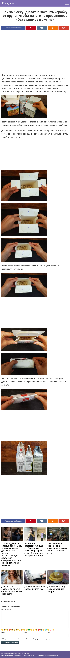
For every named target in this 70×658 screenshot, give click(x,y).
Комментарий (6, 609)
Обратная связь (29, 655)
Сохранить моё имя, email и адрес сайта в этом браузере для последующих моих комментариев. (33, 639)
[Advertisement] (27, 52)
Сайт (48, 633)
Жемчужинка (9, 3)
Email (26, 633)
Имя (3, 633)
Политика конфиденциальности (47, 655)
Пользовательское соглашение (11, 655)
